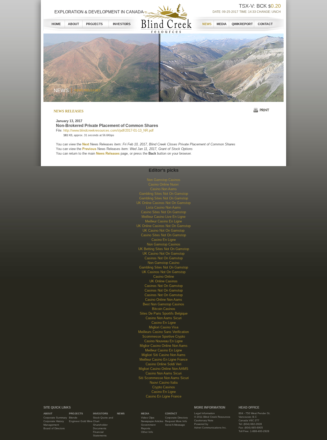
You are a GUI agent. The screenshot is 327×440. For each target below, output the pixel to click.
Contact (265, 24)
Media (222, 24)
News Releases (87, 90)
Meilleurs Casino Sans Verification (163, 332)
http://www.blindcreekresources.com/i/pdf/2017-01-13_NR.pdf (108, 130)
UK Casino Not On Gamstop (163, 230)
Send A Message (175, 424)
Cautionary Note (203, 420)
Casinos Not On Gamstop (164, 258)
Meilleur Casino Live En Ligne (163, 217)
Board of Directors (54, 428)
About (73, 24)
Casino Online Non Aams (163, 300)
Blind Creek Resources (165, 17)
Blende (73, 417)
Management (51, 424)
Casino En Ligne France (163, 396)
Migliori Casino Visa (163, 327)
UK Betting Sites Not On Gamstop (163, 249)
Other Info (147, 432)
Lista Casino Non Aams (163, 207)
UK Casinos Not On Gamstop (163, 272)
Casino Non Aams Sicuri (164, 318)
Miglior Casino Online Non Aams (164, 346)
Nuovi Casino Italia (164, 382)
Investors (122, 24)
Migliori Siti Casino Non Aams (163, 355)
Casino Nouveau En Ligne (163, 341)
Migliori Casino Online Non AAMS (163, 369)
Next (85, 144)
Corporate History (53, 421)
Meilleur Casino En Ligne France (163, 359)
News (207, 24)
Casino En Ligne (163, 240)
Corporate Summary (55, 417)
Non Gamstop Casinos (163, 180)
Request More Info (176, 421)
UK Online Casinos (163, 281)
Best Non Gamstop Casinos (163, 304)
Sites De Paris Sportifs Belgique (164, 313)
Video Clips (147, 417)
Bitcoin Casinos (163, 309)
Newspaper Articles (152, 421)
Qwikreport (242, 24)
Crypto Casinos (163, 387)
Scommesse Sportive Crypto (163, 336)
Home (56, 24)
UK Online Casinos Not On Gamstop (163, 203)
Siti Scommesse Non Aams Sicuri (163, 378)
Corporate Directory (176, 417)
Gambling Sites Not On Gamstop (163, 194)
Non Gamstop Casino (163, 263)
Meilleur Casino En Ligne (163, 221)
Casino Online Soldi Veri (163, 364)
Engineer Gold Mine (80, 421)
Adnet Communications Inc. (210, 427)
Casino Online (163, 276)
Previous (89, 149)
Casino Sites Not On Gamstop (163, 212)
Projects (96, 24)
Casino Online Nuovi (163, 184)
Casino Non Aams (163, 189)
